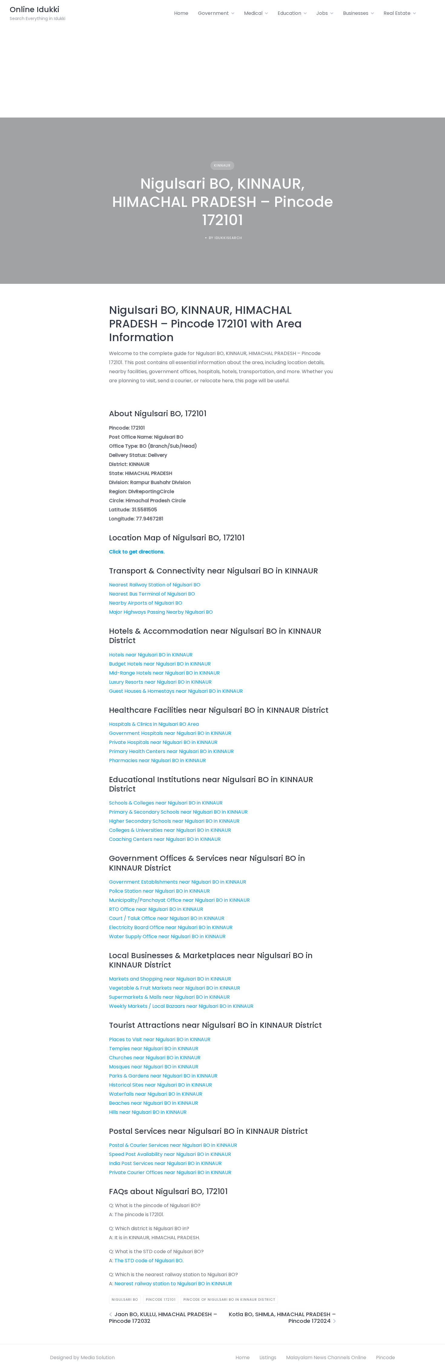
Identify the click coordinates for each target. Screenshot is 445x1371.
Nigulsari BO (125, 1299)
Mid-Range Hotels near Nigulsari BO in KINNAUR (164, 672)
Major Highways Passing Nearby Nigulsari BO (161, 612)
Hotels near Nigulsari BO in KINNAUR (151, 654)
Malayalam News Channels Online (326, 1357)
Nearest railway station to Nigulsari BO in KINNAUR (173, 1283)
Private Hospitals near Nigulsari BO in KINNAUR (163, 742)
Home (181, 13)
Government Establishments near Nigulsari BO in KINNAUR (177, 881)
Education (289, 13)
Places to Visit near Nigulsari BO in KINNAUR (159, 1039)
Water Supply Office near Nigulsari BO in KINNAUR (167, 936)
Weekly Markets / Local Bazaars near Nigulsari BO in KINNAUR (181, 1006)
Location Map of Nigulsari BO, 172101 (177, 538)
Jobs (322, 13)
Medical (253, 13)
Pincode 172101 (161, 1299)
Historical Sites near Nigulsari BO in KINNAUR (160, 1084)
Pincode (385, 1357)
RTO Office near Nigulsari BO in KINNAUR (156, 909)
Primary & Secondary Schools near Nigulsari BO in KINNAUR (178, 811)
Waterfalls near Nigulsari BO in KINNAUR (155, 1093)
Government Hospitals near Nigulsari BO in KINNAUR (170, 733)
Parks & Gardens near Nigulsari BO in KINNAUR (163, 1075)
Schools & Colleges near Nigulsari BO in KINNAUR (165, 802)
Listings (267, 1357)
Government (213, 13)
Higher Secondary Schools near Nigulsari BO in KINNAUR (174, 821)
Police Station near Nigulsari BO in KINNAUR (159, 891)
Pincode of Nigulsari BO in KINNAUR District (229, 1299)
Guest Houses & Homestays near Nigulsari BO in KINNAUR (176, 691)
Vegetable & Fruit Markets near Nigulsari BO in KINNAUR (174, 987)
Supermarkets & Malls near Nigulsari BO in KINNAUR (169, 997)
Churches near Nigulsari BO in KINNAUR (154, 1057)
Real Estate (397, 13)
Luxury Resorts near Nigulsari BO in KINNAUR (160, 682)
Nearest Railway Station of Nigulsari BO (154, 584)
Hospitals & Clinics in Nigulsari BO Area (154, 724)
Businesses (355, 13)
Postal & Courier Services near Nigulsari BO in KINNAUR (173, 1145)
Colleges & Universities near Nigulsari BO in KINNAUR (170, 830)
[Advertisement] (222, 72)
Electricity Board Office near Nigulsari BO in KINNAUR (170, 927)
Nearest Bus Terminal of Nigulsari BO (152, 593)
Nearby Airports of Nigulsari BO (145, 602)
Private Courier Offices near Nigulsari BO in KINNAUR (170, 1172)
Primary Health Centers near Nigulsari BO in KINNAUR (171, 751)
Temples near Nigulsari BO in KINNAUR (153, 1048)
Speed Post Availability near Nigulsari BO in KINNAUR (170, 1154)
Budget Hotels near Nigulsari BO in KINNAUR (160, 663)
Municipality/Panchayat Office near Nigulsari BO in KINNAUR (179, 900)
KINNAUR (222, 165)
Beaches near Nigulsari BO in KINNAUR (153, 1103)
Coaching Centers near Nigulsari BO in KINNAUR (165, 839)
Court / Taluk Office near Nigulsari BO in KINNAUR (166, 918)
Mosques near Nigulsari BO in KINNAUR (153, 1066)
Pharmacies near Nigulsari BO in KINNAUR (157, 760)
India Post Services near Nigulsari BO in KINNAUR (165, 1163)
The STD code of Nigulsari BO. (148, 1260)
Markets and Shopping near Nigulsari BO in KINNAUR (170, 978)
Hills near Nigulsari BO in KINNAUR (147, 1112)
